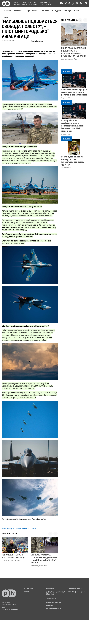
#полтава (17, 528)
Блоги (76, 10)
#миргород (7, 528)
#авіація (25, 528)
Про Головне (32, 10)
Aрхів (5, 17)
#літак (33, 528)
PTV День (56, 10)
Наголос (45, 10)
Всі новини (19, 10)
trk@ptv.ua (51, 598)
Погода (67, 10)
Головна (7, 10)
